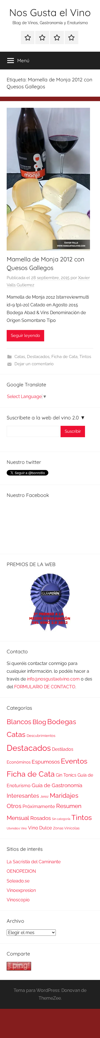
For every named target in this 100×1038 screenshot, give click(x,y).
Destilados (62, 749)
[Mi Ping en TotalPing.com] (19, 969)
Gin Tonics (66, 775)
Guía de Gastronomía (57, 785)
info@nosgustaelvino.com (53, 679)
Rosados (40, 818)
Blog (39, 722)
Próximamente (38, 806)
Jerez (44, 797)
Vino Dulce (40, 828)
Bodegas (61, 722)
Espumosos (46, 762)
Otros (14, 806)
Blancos (19, 722)
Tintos (85, 356)
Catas (19, 356)
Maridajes (64, 795)
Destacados (38, 356)
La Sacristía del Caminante (34, 861)
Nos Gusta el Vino (50, 12)
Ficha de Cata (64, 356)
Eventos (74, 761)
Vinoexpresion (21, 890)
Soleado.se (18, 881)
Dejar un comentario (34, 363)
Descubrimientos (41, 736)
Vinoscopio (18, 899)
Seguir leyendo (25, 335)
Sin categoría (61, 819)
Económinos (19, 762)
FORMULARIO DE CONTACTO (44, 686)
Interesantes (23, 795)
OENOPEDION (21, 871)
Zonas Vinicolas (66, 828)
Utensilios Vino (17, 828)
